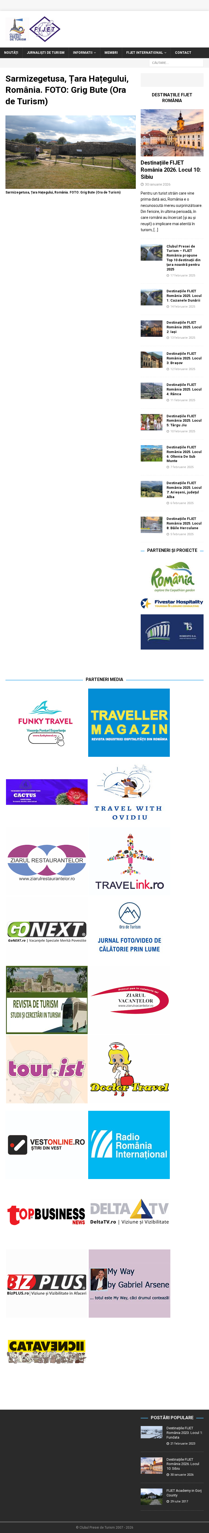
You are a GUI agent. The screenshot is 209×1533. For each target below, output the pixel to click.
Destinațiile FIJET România (172, 97)
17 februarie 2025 (182, 275)
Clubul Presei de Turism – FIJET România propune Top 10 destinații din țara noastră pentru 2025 (184, 257)
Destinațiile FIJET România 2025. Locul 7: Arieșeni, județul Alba (184, 490)
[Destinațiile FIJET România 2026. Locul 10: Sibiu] (172, 132)
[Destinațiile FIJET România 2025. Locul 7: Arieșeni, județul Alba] (151, 489)
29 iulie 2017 (179, 1501)
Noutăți (11, 53)
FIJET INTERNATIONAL (144, 53)
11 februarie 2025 (182, 400)
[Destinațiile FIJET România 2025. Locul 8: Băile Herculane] (151, 525)
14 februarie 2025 (182, 306)
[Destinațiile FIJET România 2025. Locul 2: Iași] (151, 328)
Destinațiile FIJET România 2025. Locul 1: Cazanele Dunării (184, 295)
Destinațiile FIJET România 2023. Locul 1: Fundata (185, 1432)
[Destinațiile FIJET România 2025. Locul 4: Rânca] (151, 391)
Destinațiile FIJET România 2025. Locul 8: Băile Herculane (184, 523)
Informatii (83, 53)
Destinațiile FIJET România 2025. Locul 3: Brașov (184, 358)
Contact (183, 53)
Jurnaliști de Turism (45, 53)
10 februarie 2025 (182, 431)
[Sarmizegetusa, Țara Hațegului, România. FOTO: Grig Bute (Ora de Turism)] (70, 186)
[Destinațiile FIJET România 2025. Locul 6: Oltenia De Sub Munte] (151, 453)
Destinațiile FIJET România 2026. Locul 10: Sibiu (171, 169)
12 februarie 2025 (182, 369)
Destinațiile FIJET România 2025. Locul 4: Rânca (184, 389)
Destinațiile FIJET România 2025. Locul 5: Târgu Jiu (184, 420)
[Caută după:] (176, 62)
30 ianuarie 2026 (157, 184)
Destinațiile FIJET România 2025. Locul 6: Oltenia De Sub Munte (184, 454)
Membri (111, 53)
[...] (155, 230)
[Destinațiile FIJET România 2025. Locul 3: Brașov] (151, 360)
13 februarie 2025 (182, 338)
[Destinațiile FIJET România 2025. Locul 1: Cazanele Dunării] (151, 297)
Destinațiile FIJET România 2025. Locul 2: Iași (184, 327)
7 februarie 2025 (181, 467)
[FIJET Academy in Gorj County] (151, 1497)
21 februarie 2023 (182, 1443)
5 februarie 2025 (181, 534)
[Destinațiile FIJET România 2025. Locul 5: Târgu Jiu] (151, 422)
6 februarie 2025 (181, 503)
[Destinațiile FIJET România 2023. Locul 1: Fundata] (151, 1432)
